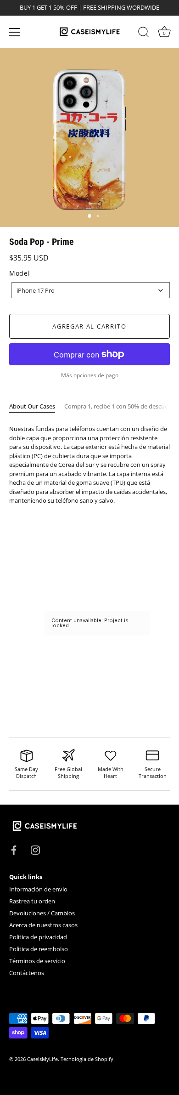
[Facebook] (13, 849)
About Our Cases (32, 406)
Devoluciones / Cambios (42, 913)
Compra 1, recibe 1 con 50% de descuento (121, 406)
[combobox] (90, 290)
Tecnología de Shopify (87, 1058)
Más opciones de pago (89, 375)
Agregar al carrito (89, 326)
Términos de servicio (37, 961)
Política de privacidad (38, 937)
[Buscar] (144, 33)
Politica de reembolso (38, 949)
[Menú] (15, 32)
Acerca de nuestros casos (43, 925)
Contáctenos (26, 973)
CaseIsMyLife (42, 1058)
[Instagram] (35, 849)
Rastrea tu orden (32, 901)
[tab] (36, 406)
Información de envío (38, 889)
